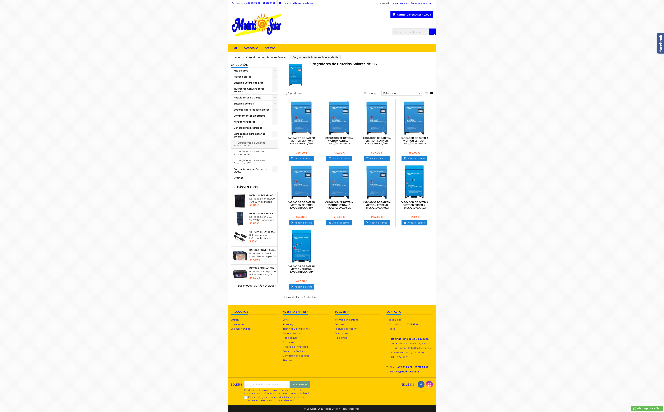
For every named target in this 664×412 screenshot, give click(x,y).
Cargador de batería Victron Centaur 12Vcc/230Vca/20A (301, 140)
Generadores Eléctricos (248, 127)
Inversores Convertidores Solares (249, 90)
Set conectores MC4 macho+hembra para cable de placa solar (262, 232)
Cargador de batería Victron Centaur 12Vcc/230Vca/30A (339, 140)
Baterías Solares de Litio (249, 82)
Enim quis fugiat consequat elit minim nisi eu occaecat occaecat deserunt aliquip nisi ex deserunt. (277, 399)
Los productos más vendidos (258, 286)
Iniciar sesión (399, 3)
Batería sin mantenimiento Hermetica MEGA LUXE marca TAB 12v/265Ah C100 (262, 268)
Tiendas (287, 360)
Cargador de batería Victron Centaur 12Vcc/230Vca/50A (414, 140)
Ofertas (270, 48)
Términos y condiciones (296, 328)
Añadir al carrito (301, 158)
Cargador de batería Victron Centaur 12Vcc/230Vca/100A (377, 205)
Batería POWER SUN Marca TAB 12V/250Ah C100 (262, 250)
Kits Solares (241, 70)
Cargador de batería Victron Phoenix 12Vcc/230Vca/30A (414, 205)
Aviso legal (289, 324)
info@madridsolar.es (301, 3)
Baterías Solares (244, 103)
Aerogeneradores (244, 121)
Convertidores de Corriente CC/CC (250, 170)
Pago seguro (290, 337)
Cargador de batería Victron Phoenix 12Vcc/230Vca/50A (301, 269)
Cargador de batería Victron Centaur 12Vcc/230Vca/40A (377, 140)
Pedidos (339, 324)
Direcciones (341, 333)
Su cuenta (342, 311)
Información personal (347, 319)
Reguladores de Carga (247, 97)
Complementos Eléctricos (249, 115)
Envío (286, 319)
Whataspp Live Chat (648, 408)
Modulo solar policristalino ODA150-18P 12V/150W (262, 213)
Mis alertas (341, 337)
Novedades (237, 324)
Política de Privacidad (295, 346)
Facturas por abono (346, 328)
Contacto (393, 311)
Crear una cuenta (421, 3)
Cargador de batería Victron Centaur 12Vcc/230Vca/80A (339, 205)
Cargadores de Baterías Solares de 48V (249, 162)
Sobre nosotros (291, 333)
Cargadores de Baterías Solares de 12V (249, 144)
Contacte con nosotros (296, 355)
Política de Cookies (294, 351)
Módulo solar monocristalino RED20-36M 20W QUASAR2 (262, 195)
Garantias (288, 342)
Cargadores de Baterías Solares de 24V (249, 153)
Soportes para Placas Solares (251, 109)
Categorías (251, 48)
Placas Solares (242, 76)
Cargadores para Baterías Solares (249, 135)
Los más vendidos (244, 187)
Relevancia (402, 93)
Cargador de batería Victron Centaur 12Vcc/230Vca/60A (301, 205)
